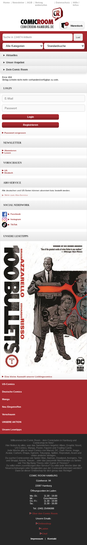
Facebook (15, 214)
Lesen (7, 153)
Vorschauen (8, 414)
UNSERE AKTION (11, 422)
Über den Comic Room (45, 513)
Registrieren (30, 124)
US (5, 170)
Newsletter (18, 2)
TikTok (13, 224)
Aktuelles (12, 55)
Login (30, 116)
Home (6, 2)
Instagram (15, 219)
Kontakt (52, 538)
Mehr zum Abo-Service (16, 195)
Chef (44, 533)
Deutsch (8, 173)
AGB (29, 2)
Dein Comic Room (17, 69)
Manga (6, 399)
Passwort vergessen (15, 133)
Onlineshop (44, 523)
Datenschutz (63, 2)
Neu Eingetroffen (11, 407)
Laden (44, 528)
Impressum (37, 538)
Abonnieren (10, 150)
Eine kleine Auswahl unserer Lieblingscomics (28, 376)
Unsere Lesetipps (12, 429)
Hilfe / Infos (76, 3)
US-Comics (8, 384)
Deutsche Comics (12, 391)
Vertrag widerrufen (41, 3)
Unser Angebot (15, 62)
